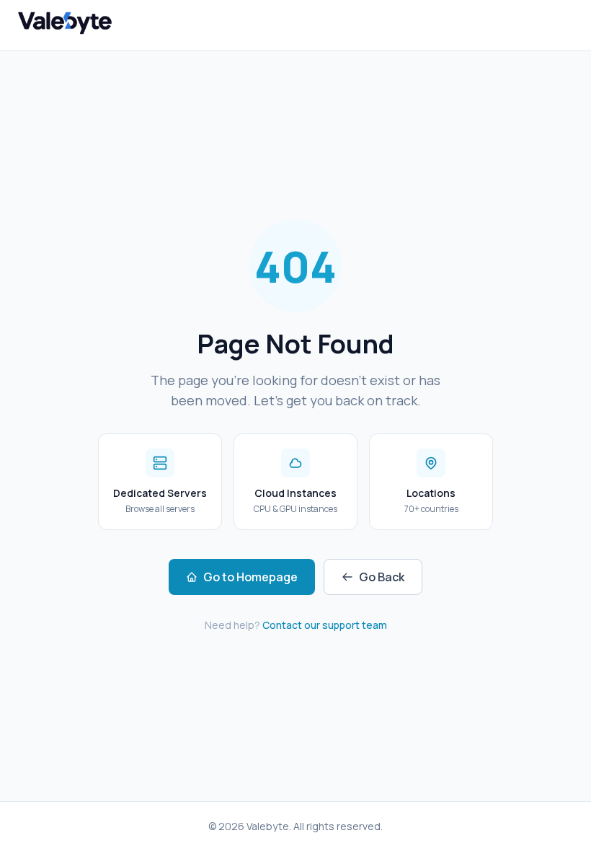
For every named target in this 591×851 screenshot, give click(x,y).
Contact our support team (324, 625)
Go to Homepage (250, 577)
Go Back (381, 577)
